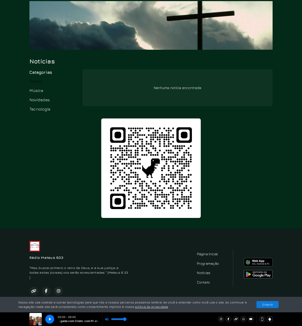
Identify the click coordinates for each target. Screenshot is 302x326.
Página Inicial (207, 254)
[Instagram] (221, 319)
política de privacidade (151, 307)
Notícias (203, 273)
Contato (203, 282)
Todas (35, 81)
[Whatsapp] (243, 319)
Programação (208, 263)
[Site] (236, 319)
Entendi (267, 304)
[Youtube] (251, 319)
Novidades (39, 99)
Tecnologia (39, 109)
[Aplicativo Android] (270, 319)
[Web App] (262, 319)
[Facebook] (228, 319)
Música (36, 90)
